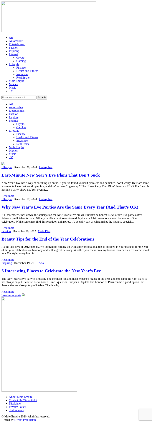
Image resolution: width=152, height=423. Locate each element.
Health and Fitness (27, 70)
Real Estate (22, 77)
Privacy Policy (17, 406)
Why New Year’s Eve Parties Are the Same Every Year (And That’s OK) (69, 207)
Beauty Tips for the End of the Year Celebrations (47, 239)
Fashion (13, 47)
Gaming (21, 60)
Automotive (16, 41)
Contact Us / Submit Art (23, 400)
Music (12, 87)
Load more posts (11, 295)
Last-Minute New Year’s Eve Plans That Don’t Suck (50, 175)
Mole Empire (16, 80)
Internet (13, 54)
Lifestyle (14, 64)
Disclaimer (15, 403)
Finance (21, 67)
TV (11, 90)
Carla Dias (44, 231)
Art (11, 37)
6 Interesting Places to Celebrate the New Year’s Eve (51, 270)
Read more (7, 195)
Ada (41, 263)
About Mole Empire (20, 396)
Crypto (20, 57)
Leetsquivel (45, 167)
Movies (13, 84)
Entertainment (17, 44)
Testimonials (16, 410)
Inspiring (14, 51)
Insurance (22, 74)
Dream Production (25, 419)
